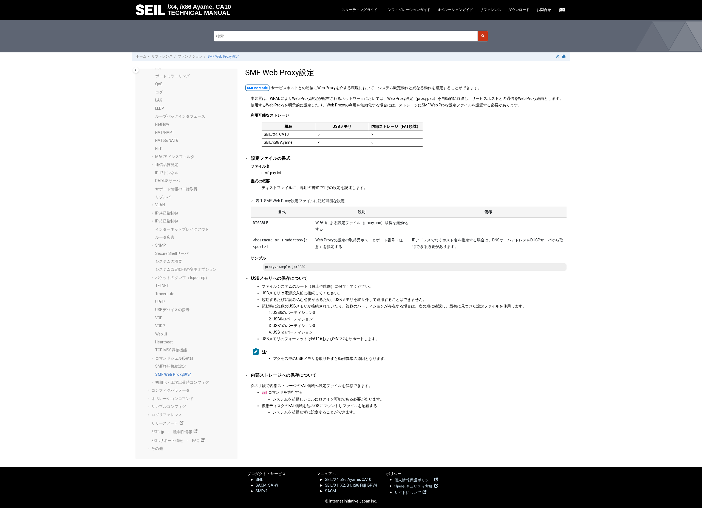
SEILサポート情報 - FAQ (175, 440)
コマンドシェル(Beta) (174, 358)
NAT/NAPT (164, 132)
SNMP (160, 245)
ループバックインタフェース (180, 116)
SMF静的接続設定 (170, 366)
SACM (330, 491)
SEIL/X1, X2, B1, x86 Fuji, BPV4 (351, 485)
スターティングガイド (359, 10)
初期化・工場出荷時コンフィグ (182, 382)
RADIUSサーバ (167, 181)
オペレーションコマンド (172, 398)
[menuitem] (359, 10)
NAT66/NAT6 (166, 140)
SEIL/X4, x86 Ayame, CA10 (348, 479)
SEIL (259, 479)
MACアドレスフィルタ (174, 156)
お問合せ (544, 10)
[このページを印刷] (564, 56)
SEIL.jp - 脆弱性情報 (171, 431)
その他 (157, 448)
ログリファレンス (166, 415)
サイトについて (407, 492)
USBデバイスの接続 (172, 309)
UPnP (160, 302)
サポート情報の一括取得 (176, 189)
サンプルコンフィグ (168, 406)
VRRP (160, 326)
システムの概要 (168, 261)
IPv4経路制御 (166, 213)
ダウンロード (519, 10)
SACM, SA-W (267, 485)
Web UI (161, 334)
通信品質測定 (166, 164)
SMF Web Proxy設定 (223, 56)
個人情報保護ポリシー (413, 479)
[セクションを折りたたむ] (558, 56)
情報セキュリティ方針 (413, 486)
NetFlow (162, 124)
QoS (159, 84)
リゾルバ (163, 197)
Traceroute (164, 294)
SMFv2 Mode (257, 88)
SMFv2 (261, 491)
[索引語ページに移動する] (560, 11)
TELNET (162, 285)
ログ (159, 92)
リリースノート (164, 422)
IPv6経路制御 (166, 221)
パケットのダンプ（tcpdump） (182, 277)
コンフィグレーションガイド (407, 10)
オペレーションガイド (455, 10)
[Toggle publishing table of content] (136, 70)
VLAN (160, 205)
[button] (153, 76)
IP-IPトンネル (167, 173)
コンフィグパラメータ (170, 390)
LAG (158, 100)
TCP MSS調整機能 (171, 350)
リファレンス (490, 10)
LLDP (159, 108)
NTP (159, 148)
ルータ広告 (164, 237)
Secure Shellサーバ (171, 253)
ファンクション (190, 56)
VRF (158, 318)
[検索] (482, 36)
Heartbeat (164, 342)
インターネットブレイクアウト (182, 229)
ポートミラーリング (172, 76)
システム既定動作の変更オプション (186, 269)
